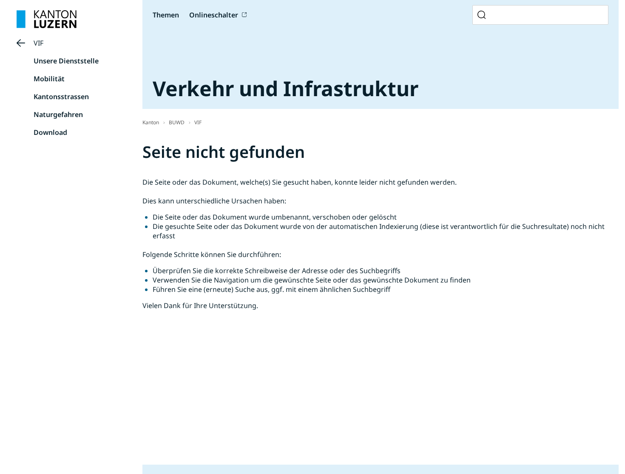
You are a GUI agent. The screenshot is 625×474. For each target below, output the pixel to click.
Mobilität (49, 78)
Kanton (150, 122)
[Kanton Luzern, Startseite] (47, 19)
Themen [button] (166, 15)
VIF (38, 43)
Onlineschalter (213, 15)
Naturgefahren (58, 114)
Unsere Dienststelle (66, 61)
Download (50, 132)
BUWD (177, 122)
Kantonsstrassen (61, 96)
